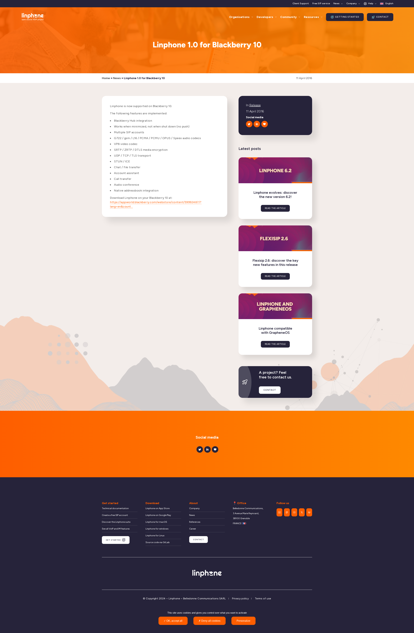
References (194, 522)
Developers (265, 17)
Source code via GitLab (158, 542)
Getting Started (347, 17)
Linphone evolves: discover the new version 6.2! (275, 195)
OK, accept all (174, 620)
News (336, 3)
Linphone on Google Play (158, 515)
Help (370, 3)
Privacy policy (240, 598)
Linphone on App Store (157, 508)
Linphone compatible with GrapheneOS (275, 330)
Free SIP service (321, 3)
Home (106, 78)
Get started (113, 540)
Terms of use (263, 598)
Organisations (239, 17)
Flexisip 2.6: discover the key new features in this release (275, 262)
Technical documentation (115, 508)
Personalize (243, 620)
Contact (382, 17)
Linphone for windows (157, 528)
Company (351, 3)
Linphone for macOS (156, 522)
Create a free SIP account (115, 515)
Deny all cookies (210, 620)
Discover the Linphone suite (116, 522)
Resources (311, 17)
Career (192, 528)
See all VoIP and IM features (116, 528)
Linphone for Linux (155, 535)
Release (255, 105)
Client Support (301, 3)
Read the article (275, 208)
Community (288, 17)
